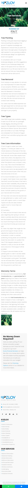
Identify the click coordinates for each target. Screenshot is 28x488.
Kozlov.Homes (5, 426)
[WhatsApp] (8, 486)
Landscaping (5, 469)
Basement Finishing (7, 456)
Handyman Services (7, 473)
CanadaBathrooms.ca (8, 440)
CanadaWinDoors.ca (7, 442)
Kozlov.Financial (6, 431)
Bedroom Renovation (7, 453)
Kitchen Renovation (7, 458)
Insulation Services (7, 464)
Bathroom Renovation (8, 460)
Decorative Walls (6, 471)
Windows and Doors (7, 467)
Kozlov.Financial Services (10, 351)
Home (9, 19)
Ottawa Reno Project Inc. (8, 444)
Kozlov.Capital (5, 435)
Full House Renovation (7, 462)
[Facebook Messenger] (21, 486)
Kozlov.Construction (7, 424)
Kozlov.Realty (5, 429)
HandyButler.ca (6, 437)
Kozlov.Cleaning (6, 433)
